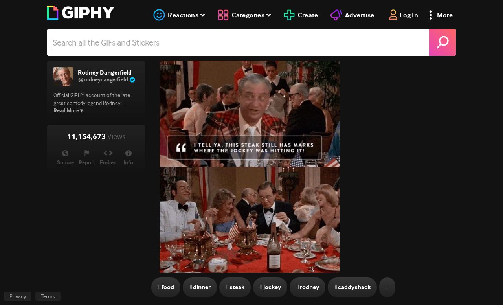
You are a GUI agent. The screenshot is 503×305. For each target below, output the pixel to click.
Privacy (17, 296)
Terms (48, 296)
